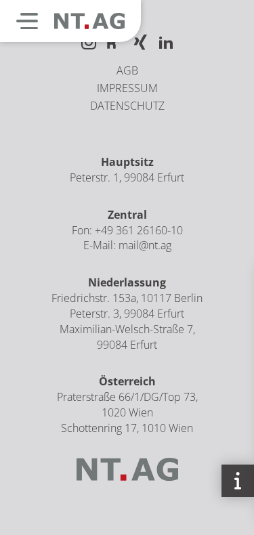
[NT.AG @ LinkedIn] (166, 43)
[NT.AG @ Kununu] (114, 43)
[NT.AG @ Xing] (140, 43)
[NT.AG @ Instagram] (89, 43)
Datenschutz (127, 105)
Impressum (127, 88)
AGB (127, 70)
